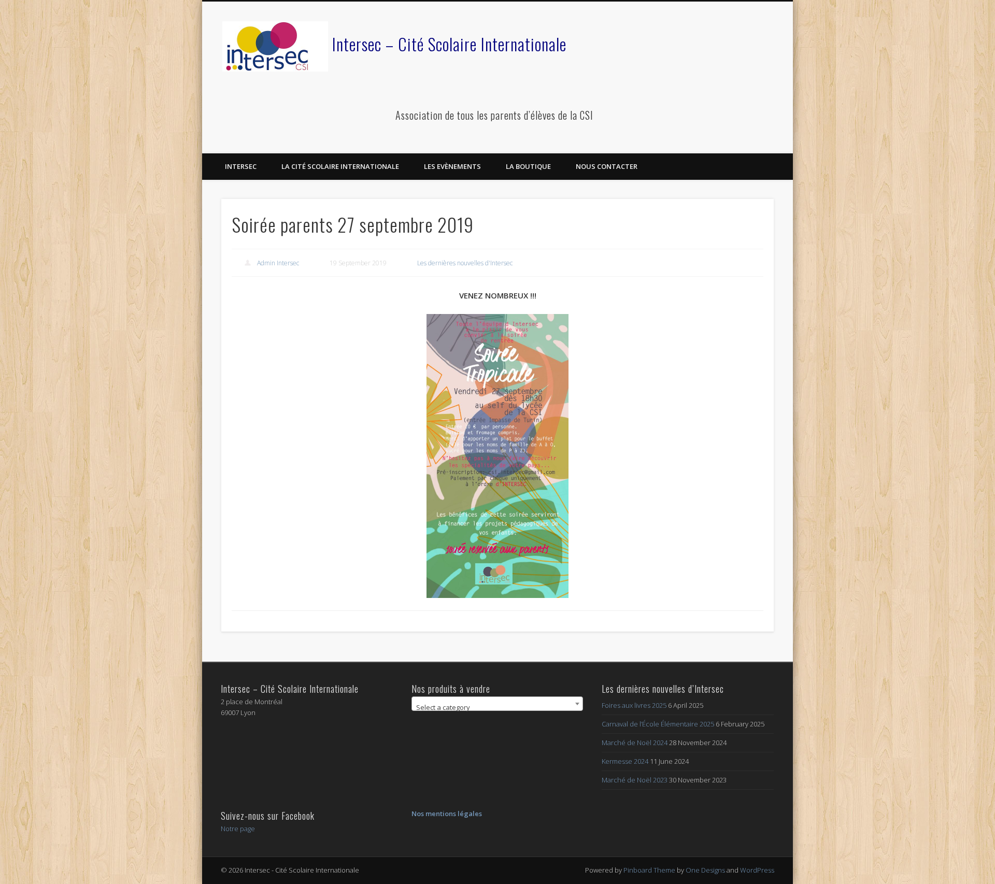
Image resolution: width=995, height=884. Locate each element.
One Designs (705, 870)
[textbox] (497, 707)
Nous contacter (606, 166)
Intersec (241, 166)
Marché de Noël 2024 (634, 742)
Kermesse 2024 (625, 761)
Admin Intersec (278, 263)
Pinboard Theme (649, 870)
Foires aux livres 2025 (634, 705)
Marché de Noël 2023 (634, 780)
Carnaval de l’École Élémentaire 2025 (658, 724)
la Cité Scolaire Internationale (340, 166)
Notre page (238, 828)
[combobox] (497, 703)
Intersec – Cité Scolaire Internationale (449, 44)
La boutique (528, 166)
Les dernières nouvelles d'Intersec (465, 263)
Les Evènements (452, 166)
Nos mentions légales (446, 813)
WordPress (757, 870)
